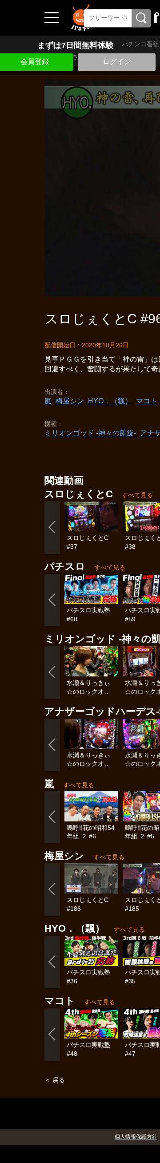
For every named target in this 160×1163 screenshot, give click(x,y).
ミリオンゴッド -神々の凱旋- (90, 433)
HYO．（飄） (110, 401)
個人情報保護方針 (136, 1137)
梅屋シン (70, 401)
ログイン (117, 61)
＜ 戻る (54, 1079)
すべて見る (137, 495)
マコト (146, 401)
